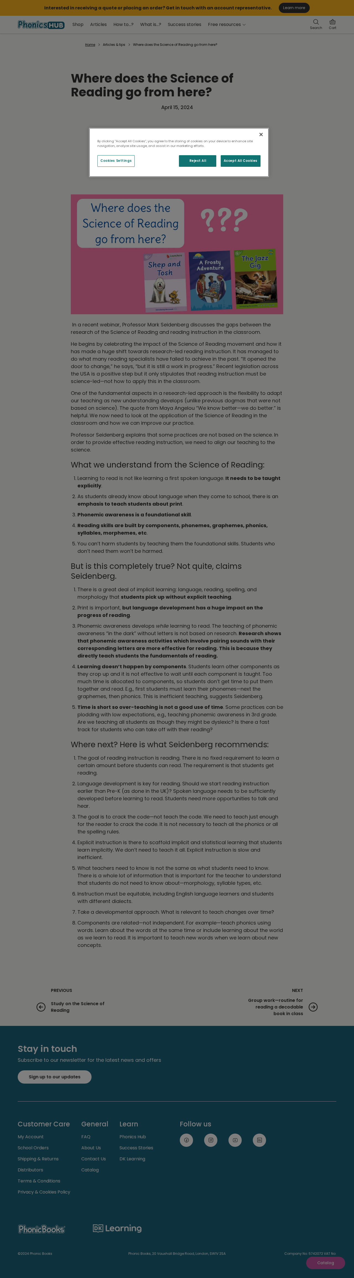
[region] (179, 152)
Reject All (197, 161)
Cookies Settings (116, 161)
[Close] (261, 134)
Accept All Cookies (240, 161)
